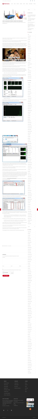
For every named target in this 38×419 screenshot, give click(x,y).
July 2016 (29, 202)
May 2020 (29, 138)
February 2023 (29, 98)
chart (28, 39)
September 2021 (30, 110)
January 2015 (29, 223)
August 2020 (29, 282)
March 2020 (29, 141)
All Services (26, 384)
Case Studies (30, 3)
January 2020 (29, 145)
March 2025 (29, 91)
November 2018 (30, 164)
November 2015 (30, 216)
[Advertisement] (14, 31)
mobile (28, 60)
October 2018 (29, 315)
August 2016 (29, 350)
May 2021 (29, 117)
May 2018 (29, 171)
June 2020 (29, 136)
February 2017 (29, 190)
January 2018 (29, 176)
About (15, 3)
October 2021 (29, 108)
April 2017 (29, 336)
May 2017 (29, 185)
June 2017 (29, 183)
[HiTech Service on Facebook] (3, 410)
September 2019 (30, 152)
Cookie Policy (7, 405)
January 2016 (29, 362)
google (28, 46)
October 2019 (29, 150)
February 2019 (29, 308)
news (28, 62)
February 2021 (29, 122)
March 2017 (29, 188)
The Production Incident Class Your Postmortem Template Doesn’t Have (31, 19)
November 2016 (30, 195)
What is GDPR (16, 386)
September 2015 (30, 369)
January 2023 (29, 249)
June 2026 (29, 235)
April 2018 (29, 322)
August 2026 (29, 82)
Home (12, 3)
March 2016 (29, 209)
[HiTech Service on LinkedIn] (11, 410)
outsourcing (29, 67)
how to (28, 51)
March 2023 (29, 96)
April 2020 (29, 289)
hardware (29, 48)
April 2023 (29, 94)
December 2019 (30, 296)
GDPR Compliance (16, 384)
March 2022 (29, 101)
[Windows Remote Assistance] (0, 209)
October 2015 (29, 218)
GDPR (24, 3)
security (29, 74)
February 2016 (29, 211)
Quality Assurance (6, 384)
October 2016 (29, 197)
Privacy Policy (4, 405)
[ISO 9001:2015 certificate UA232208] (30, 399)
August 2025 (29, 89)
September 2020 (30, 131)
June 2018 (29, 169)
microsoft (29, 58)
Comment (3, 257)
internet (29, 53)
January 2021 (29, 124)
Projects (21, 3)
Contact (34, 3)
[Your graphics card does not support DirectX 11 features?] (37, 209)
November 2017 (30, 329)
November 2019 (30, 148)
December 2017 (30, 178)
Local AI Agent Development (7, 393)
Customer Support (6, 386)
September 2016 (30, 199)
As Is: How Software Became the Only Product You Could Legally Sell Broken (32, 16)
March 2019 (29, 157)
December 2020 (30, 275)
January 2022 (29, 103)
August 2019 (29, 303)
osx (28, 65)
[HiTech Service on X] (7, 410)
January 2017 (29, 192)
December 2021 (30, 254)
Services (18, 3)
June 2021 (29, 115)
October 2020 (29, 129)
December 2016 (30, 343)
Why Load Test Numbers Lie (31, 22)
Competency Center (6, 391)
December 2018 (30, 162)
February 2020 (29, 143)
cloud (28, 41)
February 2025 (29, 242)
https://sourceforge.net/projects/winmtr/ (12, 178)
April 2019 (29, 155)
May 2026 (29, 87)
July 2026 (29, 84)
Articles (27, 3)
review (28, 72)
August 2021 (29, 261)
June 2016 (29, 204)
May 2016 (29, 355)
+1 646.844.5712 (16, 405)
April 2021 (29, 268)
